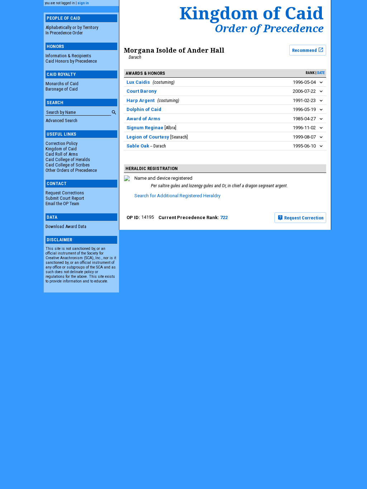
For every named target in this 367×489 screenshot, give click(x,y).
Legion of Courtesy (148, 137)
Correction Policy (61, 143)
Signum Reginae (145, 127)
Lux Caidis (138, 82)
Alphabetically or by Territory (72, 27)
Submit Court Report (65, 198)
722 (224, 217)
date (321, 73)
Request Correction (303, 218)
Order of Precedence (269, 28)
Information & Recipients (68, 55)
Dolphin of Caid (144, 109)
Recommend (305, 50)
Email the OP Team (62, 203)
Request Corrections (65, 192)
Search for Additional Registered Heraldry (177, 195)
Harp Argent (140, 100)
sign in (83, 3)
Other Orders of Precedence (71, 170)
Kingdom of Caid (61, 148)
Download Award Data (66, 226)
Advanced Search (61, 120)
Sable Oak (138, 146)
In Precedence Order (64, 32)
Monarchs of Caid (62, 83)
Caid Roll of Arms (62, 154)
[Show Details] (321, 82)
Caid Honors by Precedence (71, 61)
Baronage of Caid (62, 89)
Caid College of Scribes (68, 165)
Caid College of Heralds (68, 159)
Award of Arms (143, 118)
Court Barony (142, 91)
